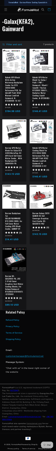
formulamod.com (34, 423)
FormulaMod (16, 444)
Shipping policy (44, 449)
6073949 (14, 390)
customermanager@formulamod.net (25, 356)
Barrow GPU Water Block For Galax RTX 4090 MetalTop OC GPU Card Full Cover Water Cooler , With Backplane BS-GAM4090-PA (13, 156)
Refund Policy (12, 320)
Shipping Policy (13, 339)
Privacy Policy (12, 326)
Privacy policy (13, 449)
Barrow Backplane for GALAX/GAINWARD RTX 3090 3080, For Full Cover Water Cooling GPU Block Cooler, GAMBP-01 (13, 221)
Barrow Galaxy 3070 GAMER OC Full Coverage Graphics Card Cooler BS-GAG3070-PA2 (40, 218)
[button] (6, 9)
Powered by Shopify (29, 444)
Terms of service (28, 449)
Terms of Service (14, 333)
